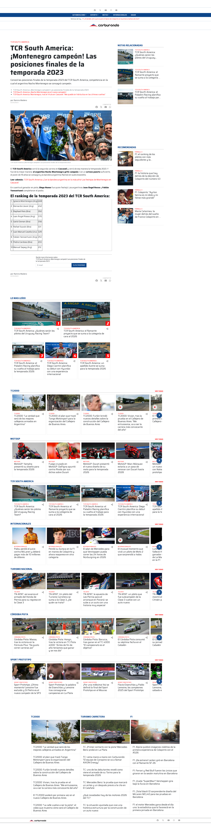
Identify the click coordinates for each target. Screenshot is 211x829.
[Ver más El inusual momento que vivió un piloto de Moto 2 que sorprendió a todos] (132, 536)
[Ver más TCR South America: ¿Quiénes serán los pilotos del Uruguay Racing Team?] (125, 56)
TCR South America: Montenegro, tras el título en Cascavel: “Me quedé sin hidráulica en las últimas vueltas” (59, 94)
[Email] (116, 10)
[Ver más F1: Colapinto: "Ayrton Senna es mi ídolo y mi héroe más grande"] (125, 197)
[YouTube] (105, 10)
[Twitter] (100, 10)
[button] (79, 15)
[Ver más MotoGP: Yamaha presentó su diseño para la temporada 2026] (29, 451)
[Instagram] (111, 10)
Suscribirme (79, 265)
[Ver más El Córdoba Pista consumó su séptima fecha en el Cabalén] (132, 626)
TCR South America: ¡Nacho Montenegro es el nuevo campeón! (39, 92)
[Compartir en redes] (58, 329)
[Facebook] (94, 10)
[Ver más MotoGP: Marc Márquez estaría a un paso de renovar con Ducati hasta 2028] (132, 451)
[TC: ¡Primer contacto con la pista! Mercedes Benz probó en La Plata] (105, 732)
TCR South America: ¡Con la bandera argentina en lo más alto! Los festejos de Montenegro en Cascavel (60, 181)
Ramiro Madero (20, 100)
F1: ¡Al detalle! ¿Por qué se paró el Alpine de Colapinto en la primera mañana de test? (110, 19)
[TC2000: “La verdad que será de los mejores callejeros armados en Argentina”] (55, 732)
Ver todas (159, 391)
